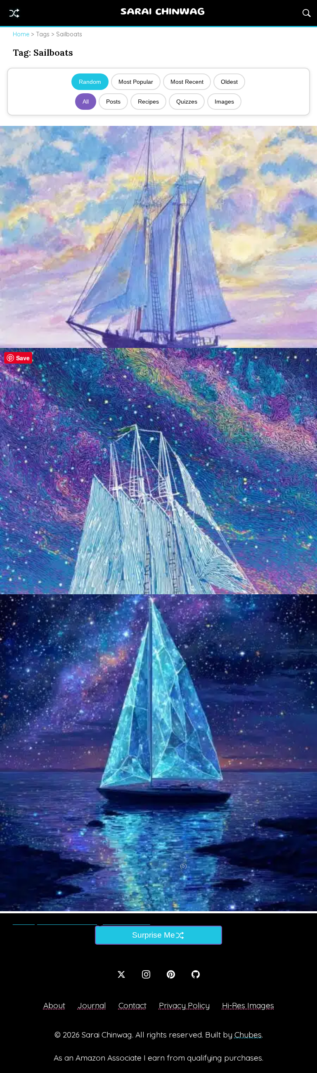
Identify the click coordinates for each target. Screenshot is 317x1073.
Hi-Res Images (248, 1005)
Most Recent (186, 81)
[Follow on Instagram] (146, 974)
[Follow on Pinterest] (171, 974)
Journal (92, 1005)
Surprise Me (153, 935)
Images (224, 101)
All (86, 101)
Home (21, 34)
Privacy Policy (184, 1005)
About (54, 1005)
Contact (132, 1005)
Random (90, 81)
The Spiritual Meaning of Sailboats (81, 921)
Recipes (148, 101)
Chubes (248, 1035)
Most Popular (135, 81)
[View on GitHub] (196, 974)
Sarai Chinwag (163, 12)
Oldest (229, 81)
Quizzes (186, 101)
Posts (113, 101)
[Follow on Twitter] (121, 974)
